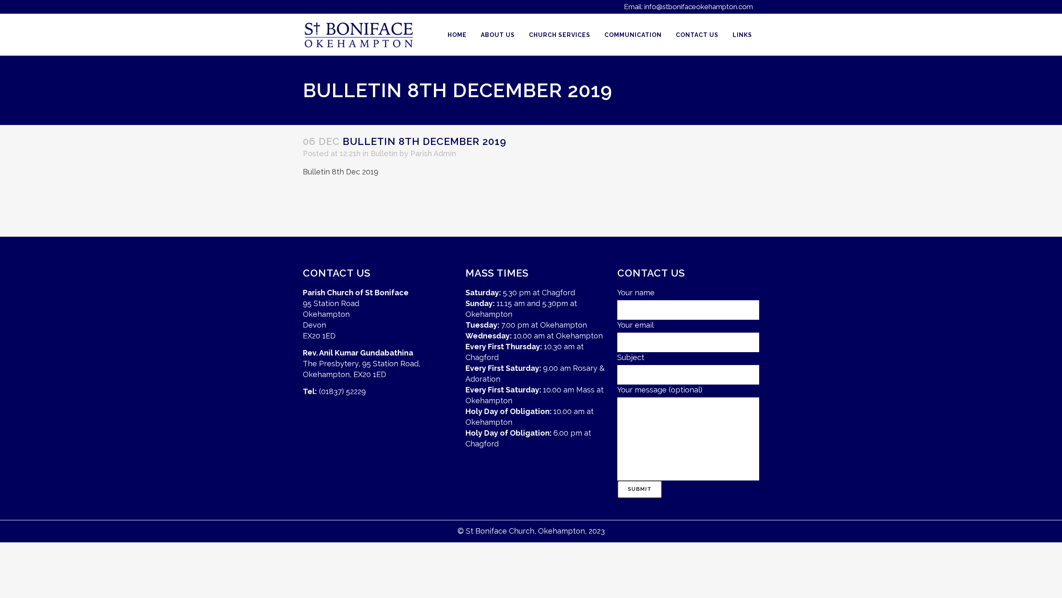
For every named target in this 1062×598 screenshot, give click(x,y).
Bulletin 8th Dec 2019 (340, 171)
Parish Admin (433, 153)
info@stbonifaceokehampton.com (698, 6)
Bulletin (383, 153)
